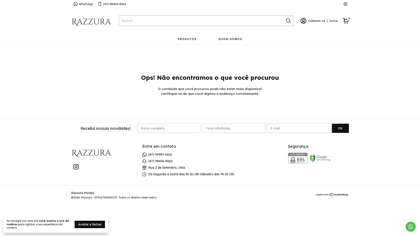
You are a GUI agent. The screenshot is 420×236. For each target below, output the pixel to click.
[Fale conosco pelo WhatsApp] (411, 227)
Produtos (187, 39)
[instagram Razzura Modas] (345, 4)
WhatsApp (86, 4)
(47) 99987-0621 (160, 154)
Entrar (333, 21)
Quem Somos (230, 39)
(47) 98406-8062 (114, 4)
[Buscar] (288, 20)
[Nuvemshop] (332, 195)
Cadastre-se (316, 21)
